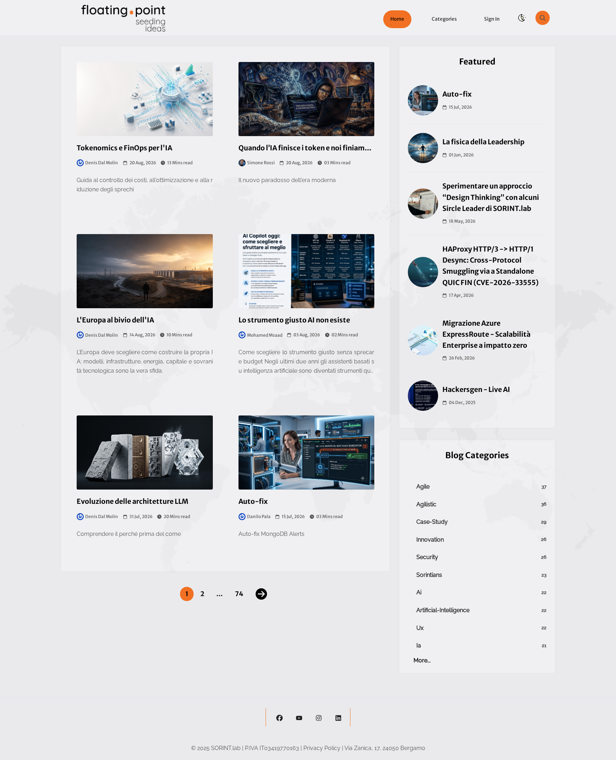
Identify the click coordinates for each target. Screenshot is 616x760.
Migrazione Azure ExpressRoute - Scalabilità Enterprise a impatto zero (486, 334)
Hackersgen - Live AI (476, 389)
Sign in (492, 19)
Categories (444, 19)
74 (239, 594)
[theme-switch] (521, 17)
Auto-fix (457, 94)
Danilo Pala (259, 516)
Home (397, 19)
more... (422, 660)
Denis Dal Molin (101, 162)
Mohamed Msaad (264, 335)
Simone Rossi (261, 162)
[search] (542, 18)
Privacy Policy (321, 748)
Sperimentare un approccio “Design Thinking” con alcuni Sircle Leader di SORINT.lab (490, 197)
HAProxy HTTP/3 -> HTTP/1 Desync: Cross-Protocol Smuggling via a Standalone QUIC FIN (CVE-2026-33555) (490, 266)
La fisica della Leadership (483, 142)
